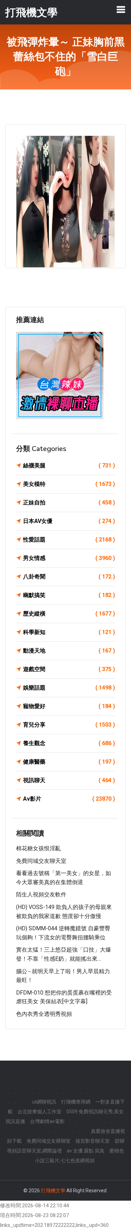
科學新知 (69, 632)
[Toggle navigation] (121, 9)
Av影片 (69, 798)
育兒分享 (69, 724)
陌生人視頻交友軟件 (41, 894)
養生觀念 (69, 743)
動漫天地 (69, 650)
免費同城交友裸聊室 (49, 1141)
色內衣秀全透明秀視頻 (44, 1014)
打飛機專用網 (75, 1102)
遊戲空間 (69, 669)
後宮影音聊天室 (92, 1141)
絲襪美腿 (69, 465)
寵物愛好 (69, 706)
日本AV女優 (69, 521)
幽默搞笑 (69, 595)
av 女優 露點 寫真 (85, 1150)
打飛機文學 (53, 1190)
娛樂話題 (69, 687)
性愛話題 (69, 539)
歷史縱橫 (69, 613)
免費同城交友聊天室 (41, 861)
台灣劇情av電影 (47, 1121)
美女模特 (69, 484)
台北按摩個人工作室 (39, 1111)
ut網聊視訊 (44, 1102)
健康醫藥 (69, 761)
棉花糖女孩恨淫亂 (38, 848)
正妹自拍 (69, 502)
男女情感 (69, 558)
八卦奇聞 (69, 576)
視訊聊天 (69, 780)
